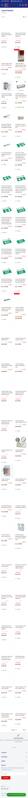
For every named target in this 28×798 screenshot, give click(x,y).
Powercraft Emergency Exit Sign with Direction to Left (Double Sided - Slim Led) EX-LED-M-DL (6, 251)
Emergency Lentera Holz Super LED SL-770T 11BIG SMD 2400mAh (6, 658)
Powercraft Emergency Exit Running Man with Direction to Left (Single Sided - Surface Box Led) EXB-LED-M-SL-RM (6, 189)
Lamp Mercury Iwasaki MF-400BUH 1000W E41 (20, 506)
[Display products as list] (26, 16)
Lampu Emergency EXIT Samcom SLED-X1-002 (6, 64)
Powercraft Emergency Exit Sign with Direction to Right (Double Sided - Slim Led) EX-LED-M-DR (20, 220)
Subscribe (5, 777)
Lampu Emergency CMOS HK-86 (5, 339)
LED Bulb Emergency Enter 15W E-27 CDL (20, 657)
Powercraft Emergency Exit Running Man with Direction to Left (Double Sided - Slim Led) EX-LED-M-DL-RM (21, 189)
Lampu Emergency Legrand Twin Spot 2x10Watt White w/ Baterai (19, 310)
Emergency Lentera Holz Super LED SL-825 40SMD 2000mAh (20, 566)
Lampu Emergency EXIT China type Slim (6, 687)
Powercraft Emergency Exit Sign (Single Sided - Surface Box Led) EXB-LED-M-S (20, 251)
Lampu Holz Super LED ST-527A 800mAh (20, 626)
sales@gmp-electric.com (17, 1)
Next (24, 730)
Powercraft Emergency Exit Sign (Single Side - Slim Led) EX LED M (20, 281)
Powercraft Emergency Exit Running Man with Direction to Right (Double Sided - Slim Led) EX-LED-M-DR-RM (6, 220)
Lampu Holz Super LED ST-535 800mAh (6, 565)
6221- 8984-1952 (5, 1)
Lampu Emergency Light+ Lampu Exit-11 (6, 535)
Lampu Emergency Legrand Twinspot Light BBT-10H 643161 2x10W (20, 65)
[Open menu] (2, 5)
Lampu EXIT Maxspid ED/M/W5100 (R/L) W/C (6, 506)
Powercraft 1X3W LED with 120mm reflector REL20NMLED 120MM (6, 126)
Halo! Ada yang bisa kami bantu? (17, 794)
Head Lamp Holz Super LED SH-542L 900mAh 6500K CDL (20, 35)
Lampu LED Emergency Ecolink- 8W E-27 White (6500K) (6, 95)
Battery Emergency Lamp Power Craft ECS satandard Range (7, 715)
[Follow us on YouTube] (7, 789)
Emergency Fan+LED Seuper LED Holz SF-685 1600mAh (6, 627)
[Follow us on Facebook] (2, 789)
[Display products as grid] (23, 16)
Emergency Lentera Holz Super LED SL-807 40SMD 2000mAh (6, 422)
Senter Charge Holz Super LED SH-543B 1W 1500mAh (6, 35)
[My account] (22, 5)
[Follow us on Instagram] (5, 789)
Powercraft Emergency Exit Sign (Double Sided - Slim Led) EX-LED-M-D (6, 281)
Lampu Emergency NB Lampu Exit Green (20, 339)
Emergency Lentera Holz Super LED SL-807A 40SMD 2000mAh (20, 393)
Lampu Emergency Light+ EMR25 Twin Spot (21, 421)
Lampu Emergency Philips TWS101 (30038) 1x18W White (6, 365)
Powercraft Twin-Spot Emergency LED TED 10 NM (20, 126)
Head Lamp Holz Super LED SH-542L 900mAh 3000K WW (20, 597)
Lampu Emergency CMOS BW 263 (19, 450)
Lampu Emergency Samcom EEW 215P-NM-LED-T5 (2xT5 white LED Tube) (21, 96)
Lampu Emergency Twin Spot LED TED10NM (20, 714)
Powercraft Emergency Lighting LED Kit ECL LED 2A (6, 154)
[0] (25, 5)
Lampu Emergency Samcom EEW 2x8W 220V (20, 365)
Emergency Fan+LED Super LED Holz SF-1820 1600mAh (6, 597)
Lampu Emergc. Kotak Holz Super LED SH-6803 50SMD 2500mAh (7, 393)
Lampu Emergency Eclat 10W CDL (6, 450)
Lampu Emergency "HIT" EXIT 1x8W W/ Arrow (20, 687)
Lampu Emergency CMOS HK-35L (5, 479)
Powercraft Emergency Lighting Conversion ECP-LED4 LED (6, 309)
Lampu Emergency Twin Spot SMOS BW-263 (20, 479)
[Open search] (20, 5)
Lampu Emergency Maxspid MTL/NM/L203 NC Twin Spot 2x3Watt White (20, 537)
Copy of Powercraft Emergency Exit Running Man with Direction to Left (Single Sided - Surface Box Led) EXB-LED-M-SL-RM (20, 156)
